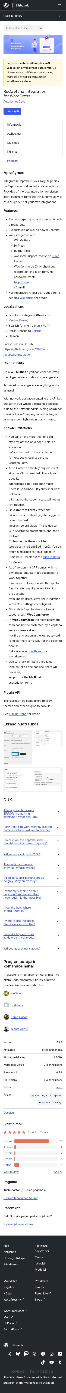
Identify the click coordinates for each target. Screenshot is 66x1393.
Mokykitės (10, 1281)
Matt (8, 1317)
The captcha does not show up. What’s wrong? (19, 866)
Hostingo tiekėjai (14, 1258)
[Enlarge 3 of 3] (57, 772)
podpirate (17, 1005)
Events (39, 1287)
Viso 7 (59, 1087)
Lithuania (17, 1345)
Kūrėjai (8, 1293)
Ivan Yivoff (41, 325)
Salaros (36, 331)
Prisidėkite (41, 1281)
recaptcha (44, 1102)
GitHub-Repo (18, 714)
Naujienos (10, 1252)
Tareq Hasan (19, 1017)
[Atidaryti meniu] (60, 5)
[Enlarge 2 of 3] (57, 734)
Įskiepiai (40, 1263)
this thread (36, 651)
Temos (39, 1257)
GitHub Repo (51, 557)
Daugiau (9, 1112)
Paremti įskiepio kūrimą (18, 1224)
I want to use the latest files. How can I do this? (19, 922)
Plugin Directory (13, 15)
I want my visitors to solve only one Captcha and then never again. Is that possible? (22, 894)
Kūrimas (12, 151)
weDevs (20, 101)
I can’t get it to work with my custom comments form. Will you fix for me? (28, 828)
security (57, 1102)
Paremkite (43, 1293)
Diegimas (13, 142)
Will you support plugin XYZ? (22, 854)
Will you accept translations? (22, 948)
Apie (6, 1246)
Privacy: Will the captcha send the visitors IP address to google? (26, 841)
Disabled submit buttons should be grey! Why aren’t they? (24, 879)
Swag (40, 1299)
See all (58, 1172)
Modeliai (40, 1269)
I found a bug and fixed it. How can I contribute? (20, 936)
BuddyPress (13, 1329)
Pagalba (12, 161)
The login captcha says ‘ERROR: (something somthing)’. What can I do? (21, 814)
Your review (11, 1172)
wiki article (26, 298)
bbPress (11, 1323)
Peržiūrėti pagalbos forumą (21, 1198)
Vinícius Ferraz (18, 320)
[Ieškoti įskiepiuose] (40, 28)
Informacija (14, 124)
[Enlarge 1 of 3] (27, 734)
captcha (35, 1095)
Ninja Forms (21, 282)
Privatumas (11, 1264)
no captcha (55, 1095)
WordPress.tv (14, 1299)
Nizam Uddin (19, 1029)
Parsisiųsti (12, 111)
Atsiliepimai (14, 133)
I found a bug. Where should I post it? (17, 909)
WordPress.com (15, 1311)
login (44, 1095)
